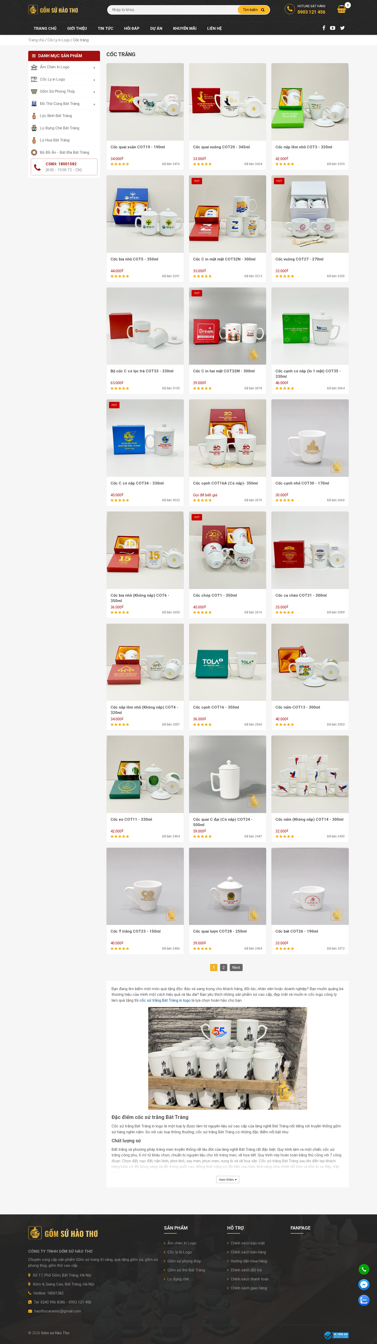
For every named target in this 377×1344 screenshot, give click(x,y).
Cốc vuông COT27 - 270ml (299, 259)
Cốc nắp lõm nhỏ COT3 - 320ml (303, 147)
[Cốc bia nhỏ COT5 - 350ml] (145, 213)
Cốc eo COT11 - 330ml (131, 819)
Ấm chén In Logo (181, 1243)
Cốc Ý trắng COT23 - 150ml (136, 931)
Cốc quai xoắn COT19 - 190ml (138, 147)
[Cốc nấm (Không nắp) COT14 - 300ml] (310, 774)
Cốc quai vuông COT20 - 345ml (221, 147)
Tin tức (105, 28)
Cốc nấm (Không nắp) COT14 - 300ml (309, 819)
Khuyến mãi (184, 28)
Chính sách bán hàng (248, 1252)
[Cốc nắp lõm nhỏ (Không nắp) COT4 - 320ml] (145, 662)
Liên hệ (214, 28)
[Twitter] (342, 28)
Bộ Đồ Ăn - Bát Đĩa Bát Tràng (64, 152)
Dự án (156, 28)
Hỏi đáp (132, 28)
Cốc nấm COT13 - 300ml (297, 707)
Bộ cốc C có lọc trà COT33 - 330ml (142, 371)
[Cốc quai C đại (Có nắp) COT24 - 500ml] (227, 774)
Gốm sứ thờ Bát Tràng (185, 1270)
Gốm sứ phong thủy (183, 1261)
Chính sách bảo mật (247, 1243)
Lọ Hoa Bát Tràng (55, 140)
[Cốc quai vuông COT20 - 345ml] (227, 101)
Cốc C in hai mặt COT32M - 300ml (224, 371)
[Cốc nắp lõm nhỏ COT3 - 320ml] (310, 101)
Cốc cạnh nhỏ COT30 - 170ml (302, 483)
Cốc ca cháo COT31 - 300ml (301, 595)
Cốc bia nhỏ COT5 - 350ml (134, 259)
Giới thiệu (77, 28)
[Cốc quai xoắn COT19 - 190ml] (145, 101)
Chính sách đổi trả (246, 1270)
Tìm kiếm (251, 10)
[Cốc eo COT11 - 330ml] (145, 774)
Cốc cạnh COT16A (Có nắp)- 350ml (225, 483)
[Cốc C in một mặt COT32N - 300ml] (227, 213)
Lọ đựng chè (177, 1279)
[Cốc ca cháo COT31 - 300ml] (310, 550)
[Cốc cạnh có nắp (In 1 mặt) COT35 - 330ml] (310, 325)
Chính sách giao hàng (248, 1288)
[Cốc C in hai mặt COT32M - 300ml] (227, 325)
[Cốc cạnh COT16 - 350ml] (227, 662)
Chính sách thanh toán (249, 1279)
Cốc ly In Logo (179, 1252)
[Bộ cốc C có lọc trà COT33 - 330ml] (145, 325)
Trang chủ (45, 28)
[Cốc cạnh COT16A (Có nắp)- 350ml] (227, 438)
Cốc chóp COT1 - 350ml (215, 595)
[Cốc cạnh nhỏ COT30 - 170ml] (310, 438)
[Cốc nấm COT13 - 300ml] (310, 662)
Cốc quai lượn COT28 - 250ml (220, 931)
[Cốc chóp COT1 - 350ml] (227, 550)
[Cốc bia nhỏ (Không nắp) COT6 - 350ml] (145, 550)
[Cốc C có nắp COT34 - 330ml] (145, 438)
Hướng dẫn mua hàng (248, 1261)
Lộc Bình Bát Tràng (56, 115)
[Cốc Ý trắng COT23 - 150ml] (145, 886)
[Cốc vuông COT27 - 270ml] (310, 213)
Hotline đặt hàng (311, 9)
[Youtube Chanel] (332, 28)
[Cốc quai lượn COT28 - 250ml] (227, 886)
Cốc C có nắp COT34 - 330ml (137, 483)
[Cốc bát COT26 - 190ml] (310, 886)
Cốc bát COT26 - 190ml (296, 931)
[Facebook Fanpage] (323, 28)
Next (236, 967)
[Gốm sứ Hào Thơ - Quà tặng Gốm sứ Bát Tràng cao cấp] (54, 9)
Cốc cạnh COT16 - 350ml (216, 707)
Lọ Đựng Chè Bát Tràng (59, 128)
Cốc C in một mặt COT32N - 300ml (224, 259)
